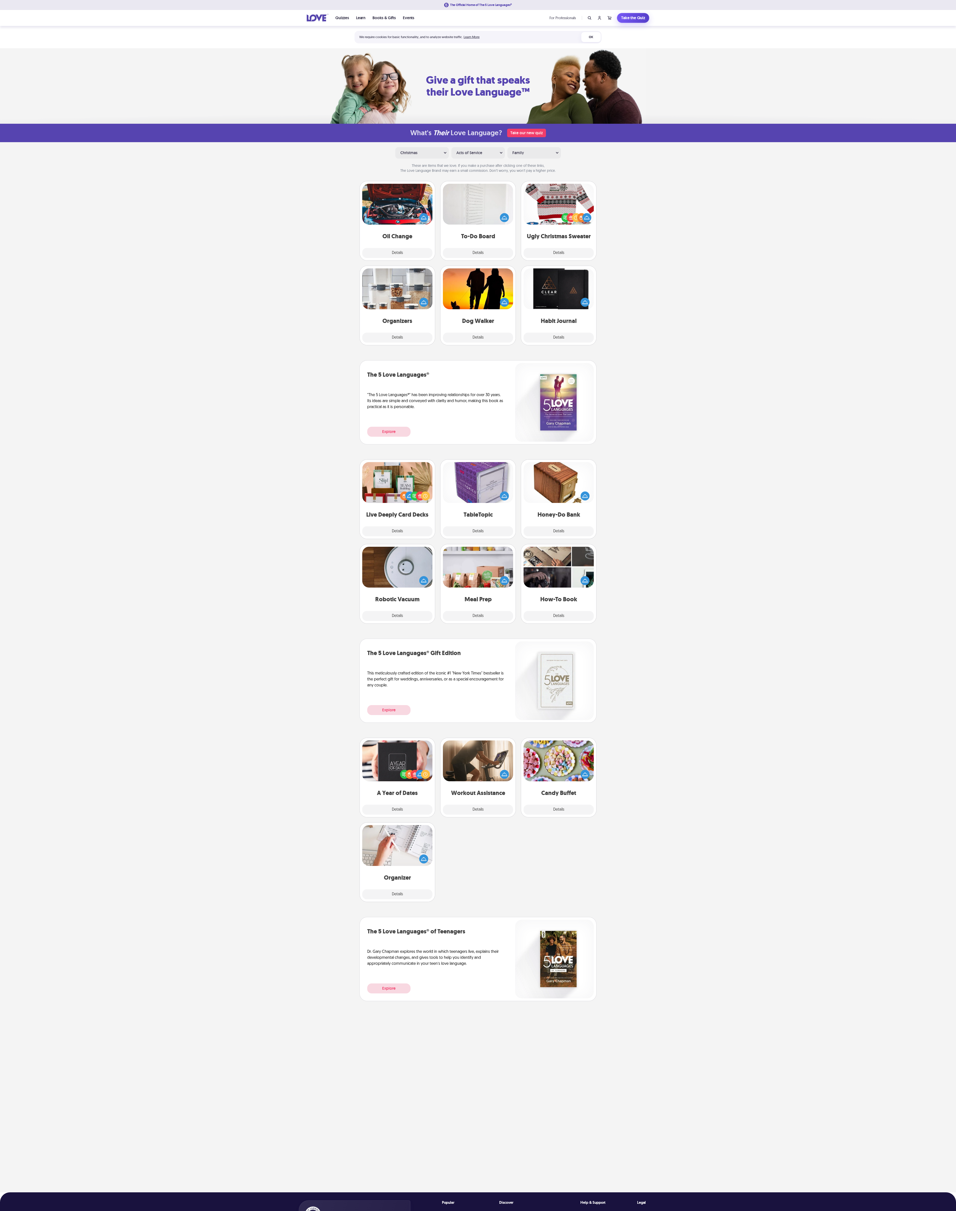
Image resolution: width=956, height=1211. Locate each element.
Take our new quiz (526, 132)
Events (408, 17)
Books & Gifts (384, 17)
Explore (389, 431)
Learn (360, 17)
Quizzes (342, 17)
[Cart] (609, 17)
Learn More (471, 37)
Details (397, 253)
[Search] (589, 17)
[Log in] (599, 17)
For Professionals (562, 17)
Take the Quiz (633, 17)
